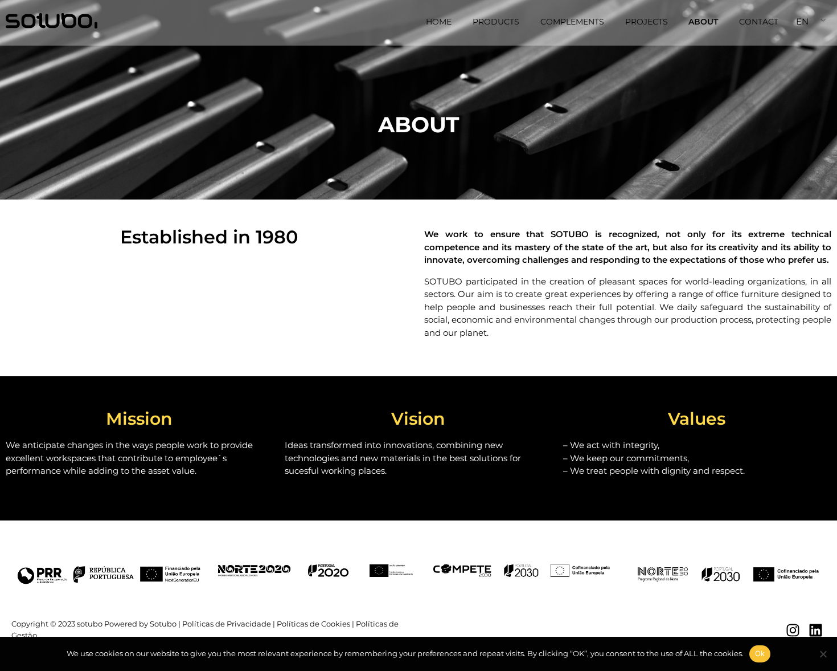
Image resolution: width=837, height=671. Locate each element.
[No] (822, 654)
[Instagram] (793, 630)
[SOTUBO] (51, 21)
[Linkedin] (816, 630)
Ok (760, 653)
